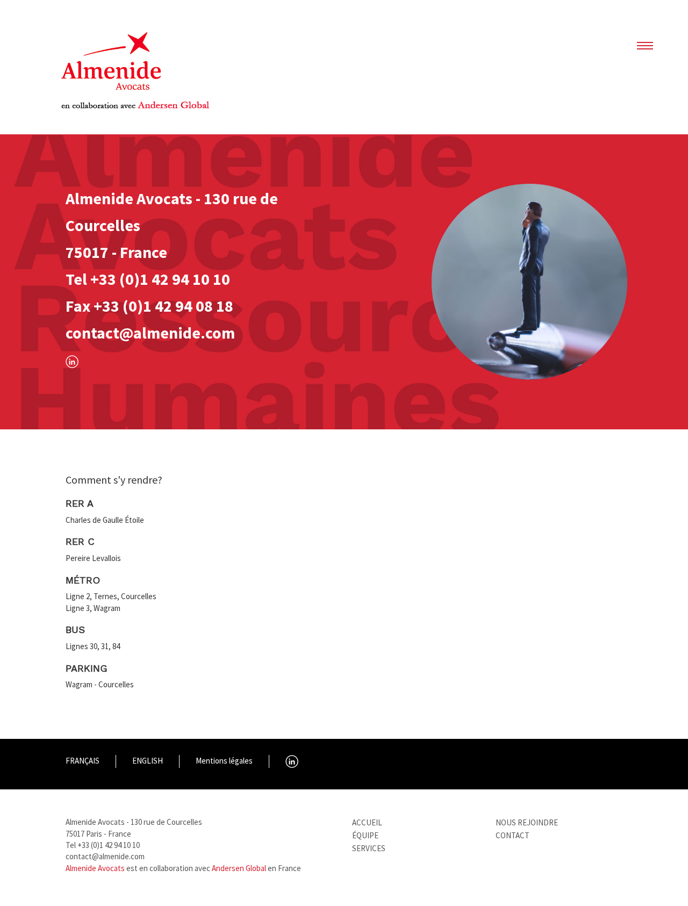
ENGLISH (147, 761)
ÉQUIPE (365, 835)
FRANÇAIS (82, 761)
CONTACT (512, 835)
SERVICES (368, 848)
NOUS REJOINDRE (527, 822)
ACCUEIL (367, 822)
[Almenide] (136, 75)
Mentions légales (224, 761)
